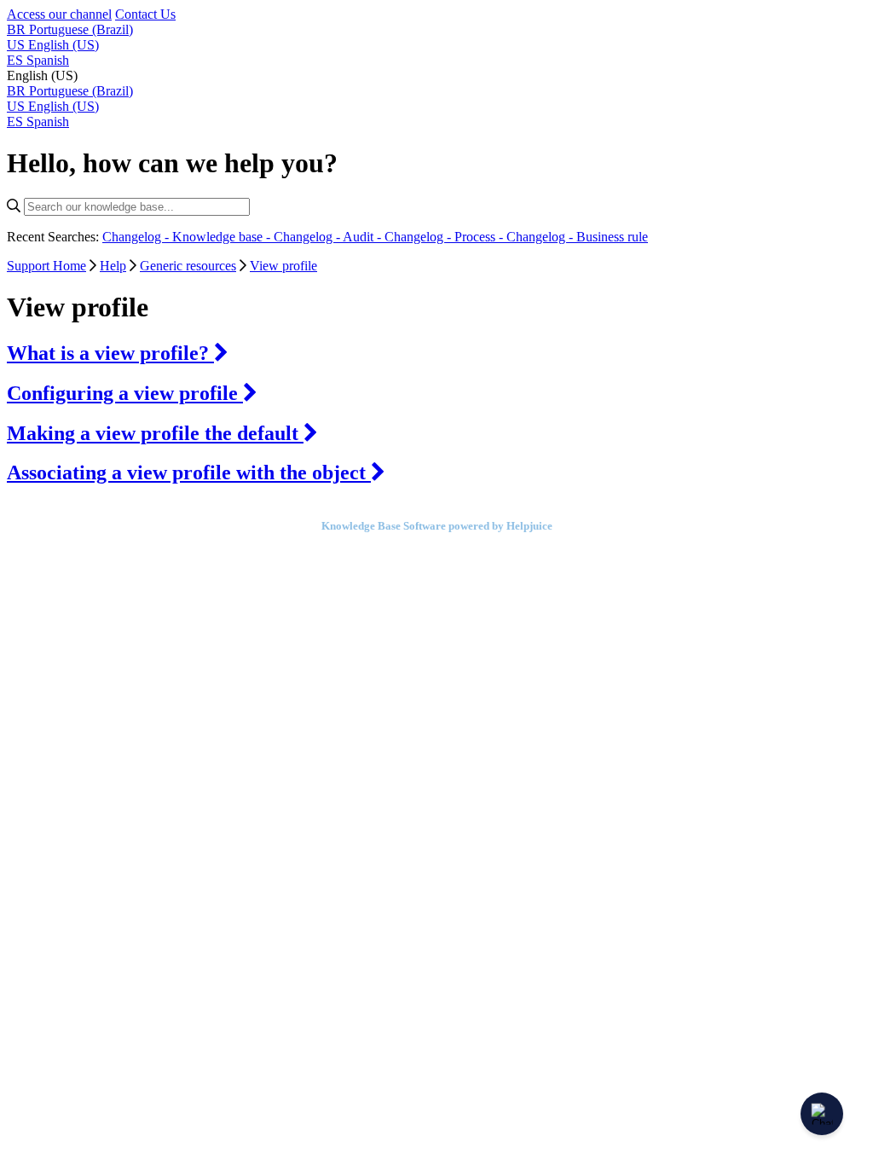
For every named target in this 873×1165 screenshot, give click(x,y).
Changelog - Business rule (577, 236)
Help (113, 265)
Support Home (46, 265)
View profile (283, 265)
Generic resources (188, 265)
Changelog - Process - (445, 236)
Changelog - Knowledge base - (188, 236)
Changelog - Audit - (329, 236)
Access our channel (59, 14)
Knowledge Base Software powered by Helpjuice (436, 525)
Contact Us (145, 14)
